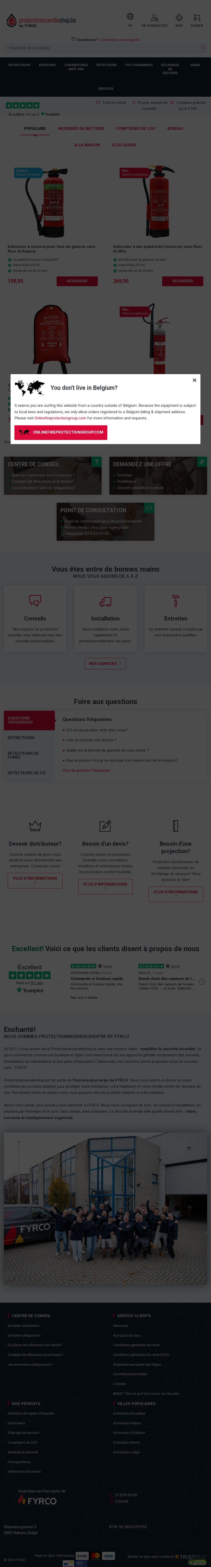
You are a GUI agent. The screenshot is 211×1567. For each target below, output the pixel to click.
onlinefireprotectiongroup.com (67, 432)
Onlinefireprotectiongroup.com (60, 418)
